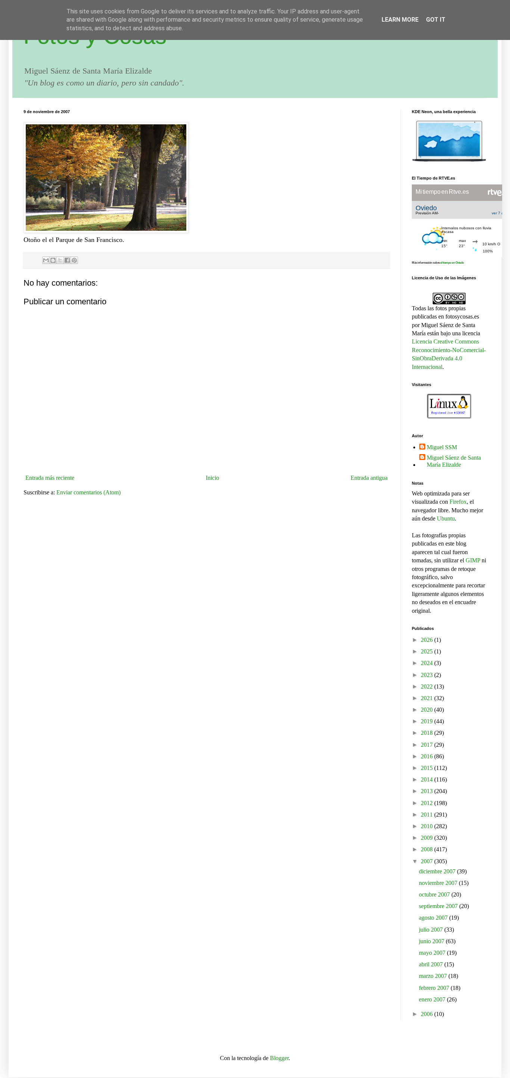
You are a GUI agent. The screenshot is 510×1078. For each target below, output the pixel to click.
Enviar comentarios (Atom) (88, 492)
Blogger (279, 1058)
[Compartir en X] (60, 260)
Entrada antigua (369, 478)
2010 (427, 826)
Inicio (212, 478)
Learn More (400, 19)
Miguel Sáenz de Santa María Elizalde (454, 461)
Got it (435, 19)
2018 (427, 733)
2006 (427, 1014)
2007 (427, 861)
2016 (427, 756)
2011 (427, 814)
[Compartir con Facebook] (67, 260)
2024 (427, 663)
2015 (427, 768)
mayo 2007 (433, 953)
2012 (427, 803)
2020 (427, 709)
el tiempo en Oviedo (452, 262)
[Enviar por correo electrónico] (46, 260)
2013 (427, 791)
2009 (427, 838)
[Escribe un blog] (53, 260)
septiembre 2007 (439, 906)
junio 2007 (432, 941)
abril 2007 (431, 964)
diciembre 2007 (438, 871)
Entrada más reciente (49, 478)
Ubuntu (446, 518)
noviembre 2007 (439, 883)
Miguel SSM (442, 447)
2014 (427, 779)
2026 (427, 640)
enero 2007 (433, 999)
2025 (427, 651)
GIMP (473, 560)
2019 (427, 721)
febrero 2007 (435, 988)
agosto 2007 (434, 917)
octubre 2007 (435, 894)
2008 (427, 849)
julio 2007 (431, 929)
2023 (427, 675)
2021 (427, 698)
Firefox (458, 501)
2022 (427, 686)
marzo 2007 (433, 976)
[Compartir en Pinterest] (74, 260)
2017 (427, 745)
